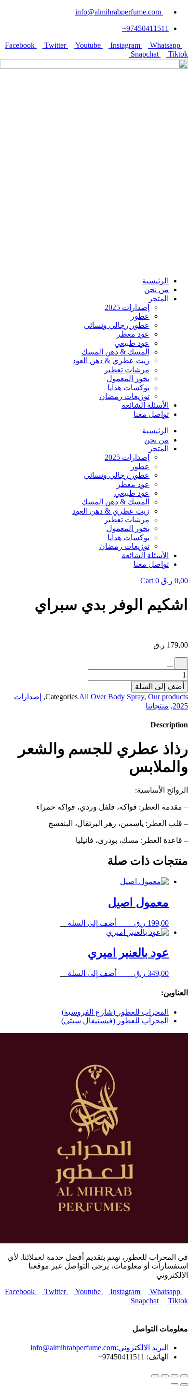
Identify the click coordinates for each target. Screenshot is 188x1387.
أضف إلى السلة (159, 686)
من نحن (156, 289)
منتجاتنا (157, 706)
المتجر (158, 299)
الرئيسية (155, 281)
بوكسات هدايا (128, 388)
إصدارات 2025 (127, 307)
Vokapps (167, 1309)
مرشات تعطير (126, 370)
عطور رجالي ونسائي (116, 325)
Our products (168, 697)
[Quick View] (124, 923)
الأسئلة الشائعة (145, 405)
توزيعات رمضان (124, 396)
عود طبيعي (131, 343)
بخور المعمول (128, 378)
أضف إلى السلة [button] (92, 923)
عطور (140, 316)
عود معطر (133, 334)
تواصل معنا (151, 414)
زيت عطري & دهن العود (110, 360)
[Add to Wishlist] (181, 663)
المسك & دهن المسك (115, 352)
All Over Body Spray (111, 697)
